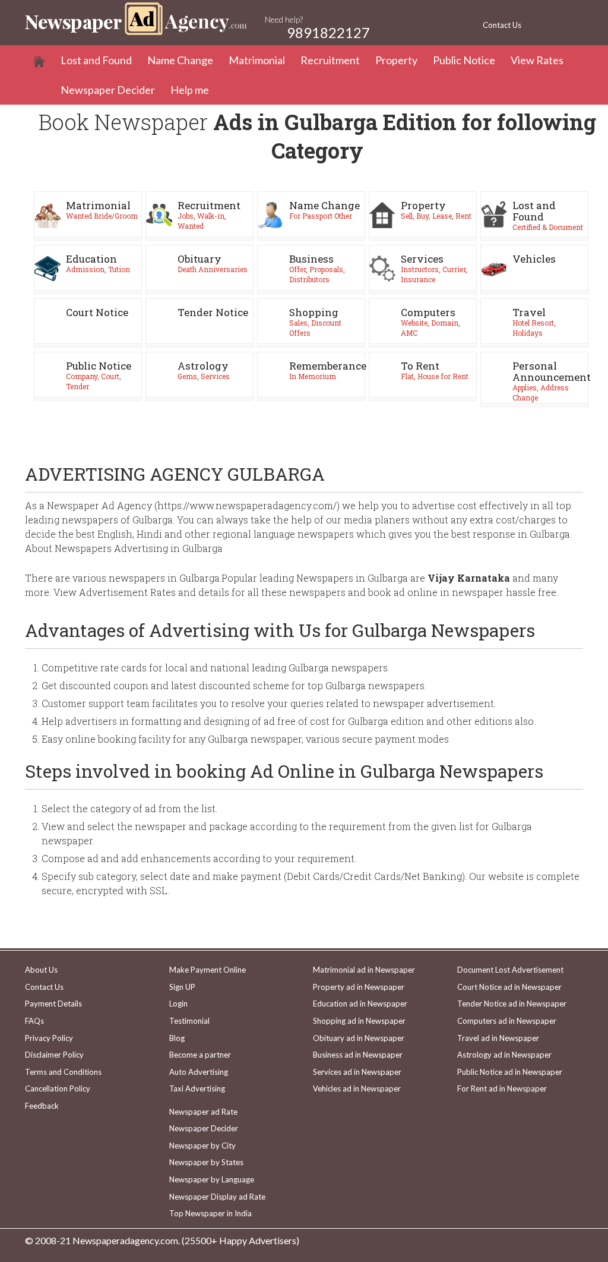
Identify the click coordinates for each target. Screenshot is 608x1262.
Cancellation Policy (57, 1088)
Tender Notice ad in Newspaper (511, 1003)
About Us (41, 969)
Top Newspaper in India (210, 1213)
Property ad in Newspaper (358, 987)
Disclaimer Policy (54, 1054)
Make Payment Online (207, 969)
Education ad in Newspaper (360, 1003)
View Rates (537, 60)
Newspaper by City (202, 1145)
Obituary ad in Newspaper (358, 1038)
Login (178, 1003)
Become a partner (200, 1054)
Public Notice (464, 60)
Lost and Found (96, 60)
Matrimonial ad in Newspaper (364, 969)
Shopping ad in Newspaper (359, 1021)
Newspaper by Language (211, 1179)
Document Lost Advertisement (510, 969)
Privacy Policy (49, 1038)
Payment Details (53, 1003)
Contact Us (502, 25)
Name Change (180, 60)
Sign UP (182, 987)
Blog (177, 1038)
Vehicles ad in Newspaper (357, 1088)
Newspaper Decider (108, 89)
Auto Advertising (198, 1072)
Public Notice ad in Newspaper (509, 1072)
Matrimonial (257, 60)
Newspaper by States (206, 1162)
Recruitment (330, 60)
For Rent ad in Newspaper (502, 1088)
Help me (189, 89)
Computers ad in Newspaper (506, 1021)
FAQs (34, 1021)
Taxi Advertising (197, 1088)
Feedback (42, 1105)
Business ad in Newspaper (358, 1054)
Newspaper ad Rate (203, 1111)
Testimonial (189, 1021)
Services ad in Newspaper (357, 1072)
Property (396, 60)
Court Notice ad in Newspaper (509, 987)
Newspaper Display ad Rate (217, 1196)
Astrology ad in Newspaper (504, 1054)
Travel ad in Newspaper (498, 1038)
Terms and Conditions (63, 1072)
